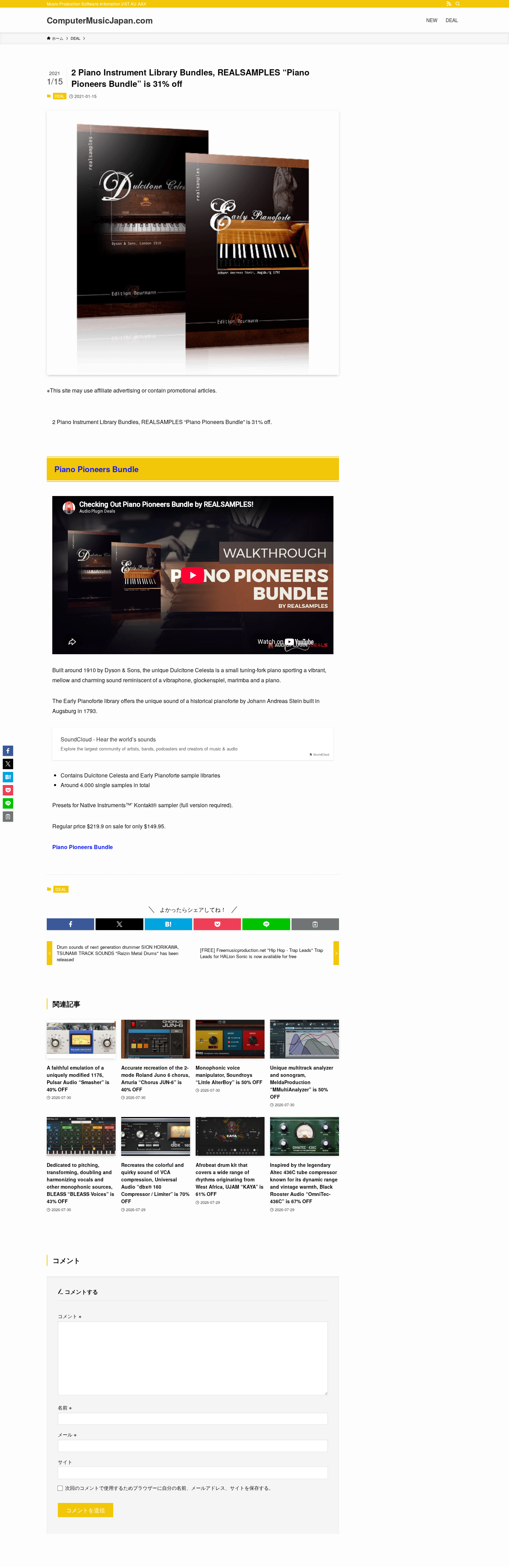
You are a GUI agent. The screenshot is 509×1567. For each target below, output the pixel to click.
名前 (65, 1407)
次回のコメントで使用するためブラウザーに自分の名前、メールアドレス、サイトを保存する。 (169, 1488)
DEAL (59, 96)
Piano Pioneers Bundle (96, 469)
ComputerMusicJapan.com (100, 20)
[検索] (457, 4)
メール (67, 1434)
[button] (70, 924)
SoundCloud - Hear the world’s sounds (108, 739)
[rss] (448, 4)
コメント (69, 1316)
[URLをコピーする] (315, 924)
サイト (65, 1461)
